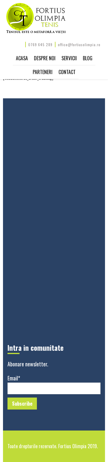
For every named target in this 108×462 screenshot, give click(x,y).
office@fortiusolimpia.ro (79, 44)
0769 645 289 (40, 44)
